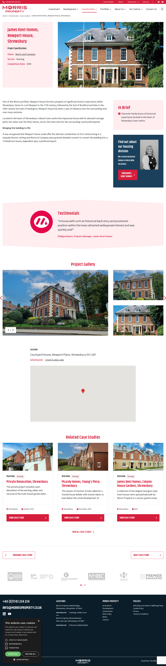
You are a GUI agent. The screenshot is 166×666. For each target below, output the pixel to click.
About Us (119, 9)
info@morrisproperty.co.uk (22, 608)
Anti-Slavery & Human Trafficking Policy (148, 605)
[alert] (22, 640)
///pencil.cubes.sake (54, 360)
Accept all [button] (13, 654)
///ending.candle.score (78, 612)
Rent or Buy (107, 614)
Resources (132, 2)
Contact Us (151, 9)
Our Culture (134, 9)
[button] (22, 659)
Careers (146, 2)
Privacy (136, 611)
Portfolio (104, 9)
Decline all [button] (30, 654)
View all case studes (81, 532)
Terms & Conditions (140, 614)
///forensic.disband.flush (78, 625)
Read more (23, 635)
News (121, 2)
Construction (88, 9)
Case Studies (108, 2)
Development (69, 9)
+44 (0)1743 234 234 (12, 2)
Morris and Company (25, 54)
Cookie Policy (138, 608)
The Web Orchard (156, 660)
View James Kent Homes (126, 174)
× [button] (39, 621)
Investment (54, 9)
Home (5, 15)
